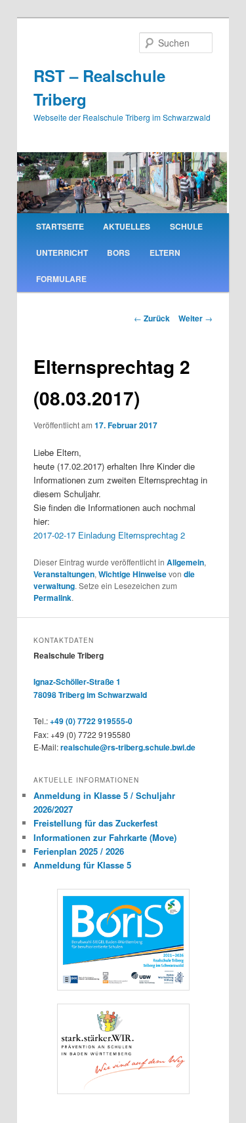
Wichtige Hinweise (132, 574)
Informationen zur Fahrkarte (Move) (104, 837)
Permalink (52, 597)
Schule (186, 226)
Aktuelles (126, 226)
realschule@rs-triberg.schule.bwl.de (127, 747)
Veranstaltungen (63, 574)
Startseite (60, 226)
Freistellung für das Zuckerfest (95, 823)
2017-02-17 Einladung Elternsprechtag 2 (109, 535)
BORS (118, 252)
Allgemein (185, 562)
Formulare (61, 279)
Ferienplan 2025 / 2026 (78, 851)
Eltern (165, 252)
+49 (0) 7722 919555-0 (91, 721)
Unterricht (62, 252)
